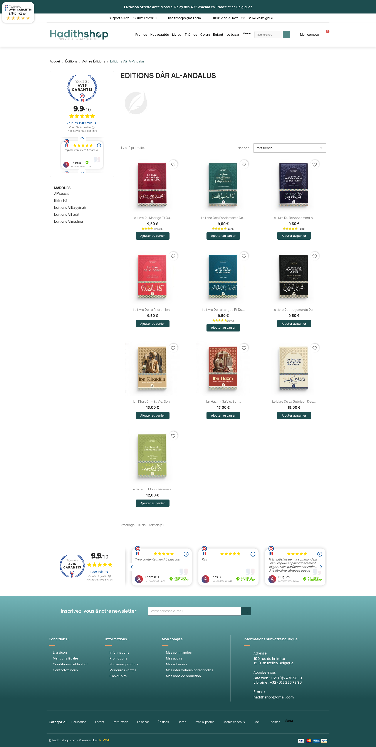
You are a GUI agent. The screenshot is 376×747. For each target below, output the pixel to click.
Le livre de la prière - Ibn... (152, 310)
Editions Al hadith (67, 214)
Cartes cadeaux (234, 722)
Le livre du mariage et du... (153, 218)
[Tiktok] (325, 17)
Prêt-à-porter (204, 722)
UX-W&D (103, 740)
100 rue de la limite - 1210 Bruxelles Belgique (243, 18)
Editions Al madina (68, 221)
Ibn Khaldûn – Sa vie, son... (152, 401)
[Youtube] (298, 17)
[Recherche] (286, 34)
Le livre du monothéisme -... (152, 489)
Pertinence (290, 148)
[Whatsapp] (316, 17)
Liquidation (78, 722)
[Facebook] (281, 17)
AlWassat (61, 194)
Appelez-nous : (265, 672)
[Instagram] (307, 17)
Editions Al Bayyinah (70, 207)
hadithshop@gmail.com (184, 18)
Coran (205, 34)
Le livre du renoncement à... (294, 218)
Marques (62, 188)
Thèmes (191, 34)
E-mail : (259, 692)
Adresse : (260, 653)
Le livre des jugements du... (294, 310)
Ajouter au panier (152, 236)
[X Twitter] (290, 17)
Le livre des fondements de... (223, 218)
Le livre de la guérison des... (294, 401)
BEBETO (60, 201)
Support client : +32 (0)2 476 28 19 (132, 18)
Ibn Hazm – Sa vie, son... (223, 401)
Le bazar (233, 34)
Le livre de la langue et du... (223, 310)
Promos (141, 34)
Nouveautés (159, 34)
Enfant (218, 34)
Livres (176, 34)
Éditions (163, 722)
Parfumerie (120, 722)
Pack (257, 722)
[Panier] (325, 34)
